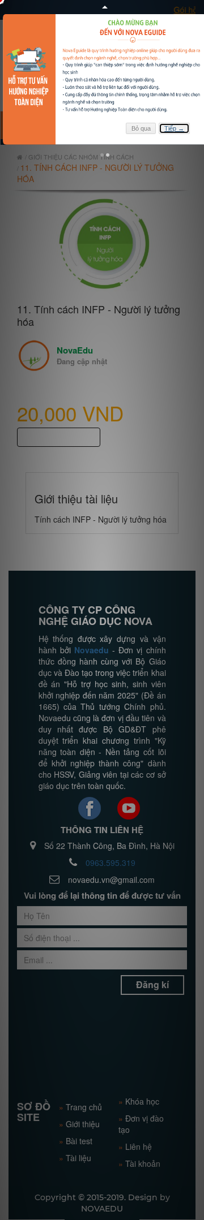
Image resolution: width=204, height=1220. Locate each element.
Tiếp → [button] (174, 128)
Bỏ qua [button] (141, 128)
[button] (102, 155)
